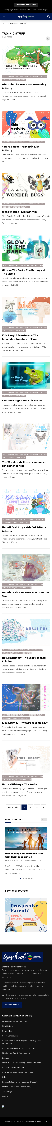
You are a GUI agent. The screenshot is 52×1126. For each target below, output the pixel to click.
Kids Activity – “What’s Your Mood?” (25, 722)
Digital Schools (14, 860)
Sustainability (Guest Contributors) (17, 588)
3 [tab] (26, 878)
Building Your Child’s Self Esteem (26, 9)
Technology (7, 1091)
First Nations (7, 1026)
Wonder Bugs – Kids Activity (19, 211)
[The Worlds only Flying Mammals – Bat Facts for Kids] (26, 437)
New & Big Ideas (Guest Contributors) (18, 1072)
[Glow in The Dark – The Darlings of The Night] (26, 248)
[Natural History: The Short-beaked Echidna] (26, 632)
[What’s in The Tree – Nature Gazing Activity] (26, 59)
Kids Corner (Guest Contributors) (33, 77)
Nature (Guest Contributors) (14, 80)
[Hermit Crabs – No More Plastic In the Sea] (26, 567)
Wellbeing (6, 1096)
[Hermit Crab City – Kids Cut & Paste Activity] (26, 502)
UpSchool (6, 994)
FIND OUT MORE (11, 1005)
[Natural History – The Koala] (26, 759)
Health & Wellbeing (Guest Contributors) (19, 1048)
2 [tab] (23, 878)
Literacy (5, 1057)
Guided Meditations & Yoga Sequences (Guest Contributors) (21, 1042)
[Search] (48, 16)
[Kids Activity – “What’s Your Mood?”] (26, 697)
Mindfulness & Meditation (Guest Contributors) (21, 1062)
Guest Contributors (10, 77)
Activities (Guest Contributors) (15, 142)
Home (4, 23)
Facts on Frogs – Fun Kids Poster (22, 400)
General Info (7, 1030)
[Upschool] (26, 16)
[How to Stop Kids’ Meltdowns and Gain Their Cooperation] (26, 838)
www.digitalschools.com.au (37, 1121)
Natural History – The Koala (19, 784)
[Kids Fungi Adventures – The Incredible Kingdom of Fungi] (26, 310)
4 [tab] (29, 878)
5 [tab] (31, 878)
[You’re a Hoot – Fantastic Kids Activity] (26, 124)
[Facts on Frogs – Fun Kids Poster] (26, 375)
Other (4, 1077)
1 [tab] (20, 878)
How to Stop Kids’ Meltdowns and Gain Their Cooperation (24, 855)
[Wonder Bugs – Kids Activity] (26, 186)
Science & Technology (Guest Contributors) (20, 1081)
